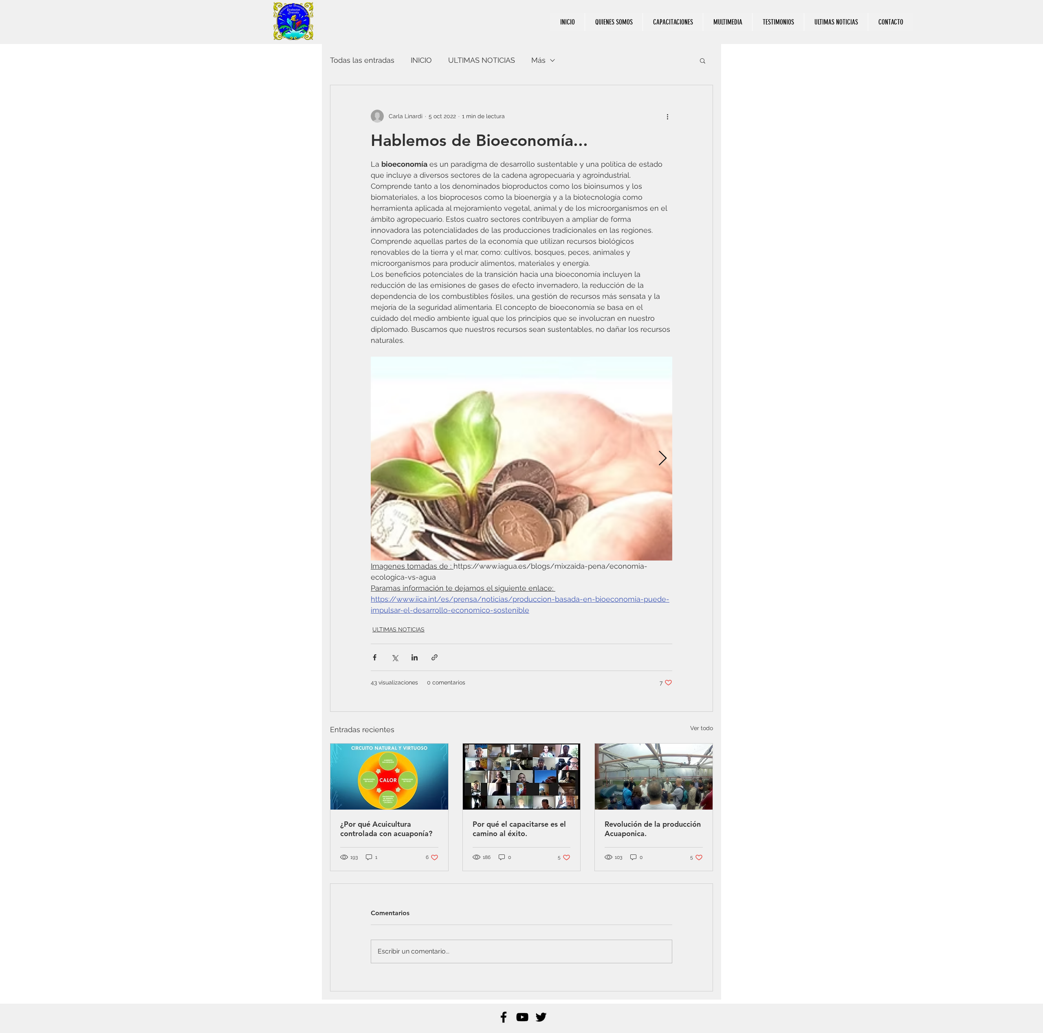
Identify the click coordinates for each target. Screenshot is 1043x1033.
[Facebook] (503, 1017)
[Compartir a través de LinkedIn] (414, 657)
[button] (702, 60)
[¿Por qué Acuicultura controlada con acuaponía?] (389, 777)
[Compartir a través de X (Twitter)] (394, 657)
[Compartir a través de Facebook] (374, 657)
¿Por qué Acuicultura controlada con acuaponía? (386, 828)
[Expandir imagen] (521, 459)
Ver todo (701, 728)
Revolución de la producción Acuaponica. (653, 828)
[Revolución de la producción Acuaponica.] (654, 777)
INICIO (421, 60)
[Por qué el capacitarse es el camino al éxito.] (522, 777)
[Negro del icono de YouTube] (522, 1017)
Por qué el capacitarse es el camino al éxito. (519, 828)
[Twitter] (541, 1017)
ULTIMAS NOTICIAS (481, 60)
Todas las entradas (362, 60)
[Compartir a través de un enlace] (434, 657)
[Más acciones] (667, 116)
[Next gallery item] (662, 459)
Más (538, 60)
